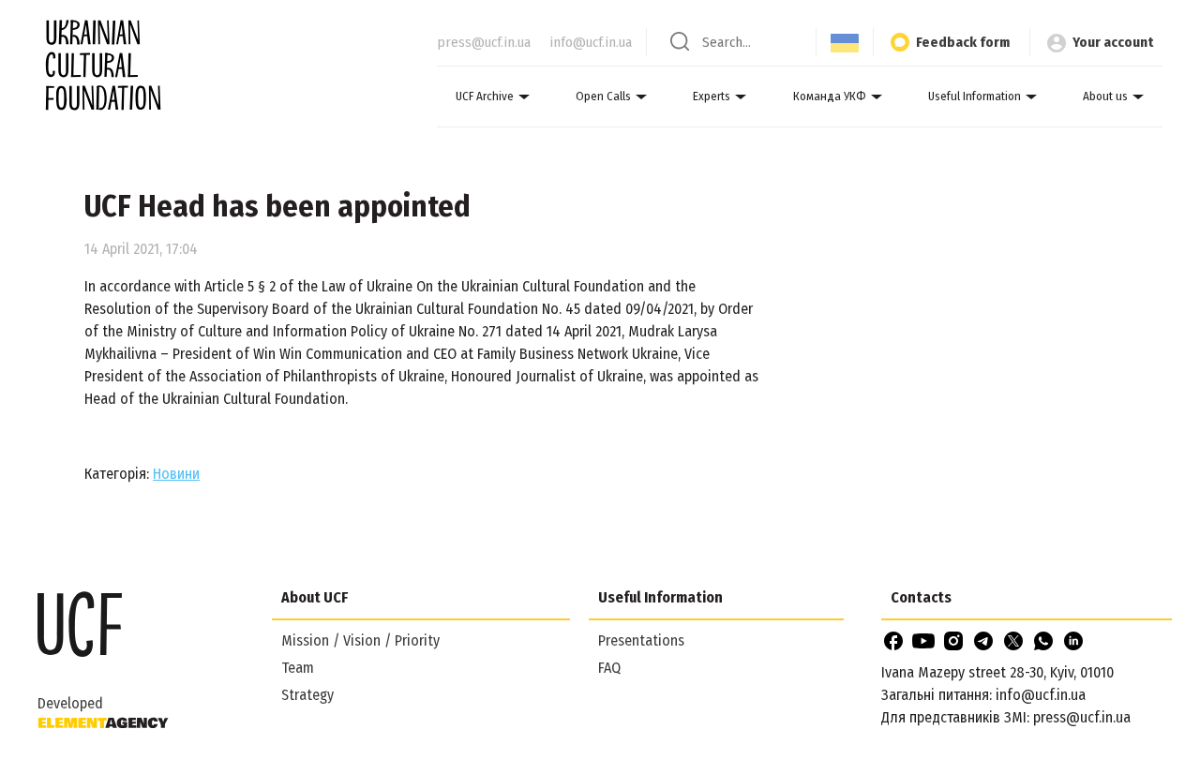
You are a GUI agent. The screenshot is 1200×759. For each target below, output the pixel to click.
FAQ (609, 668)
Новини (176, 474)
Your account (1112, 42)
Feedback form (963, 42)
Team (297, 668)
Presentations (641, 640)
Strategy (307, 695)
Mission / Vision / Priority (360, 640)
